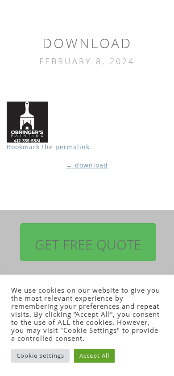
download (87, 165)
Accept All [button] (94, 355)
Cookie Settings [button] (40, 355)
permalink (72, 147)
